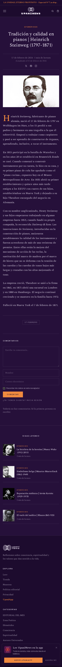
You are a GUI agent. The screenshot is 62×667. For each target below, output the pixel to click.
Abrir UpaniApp (23, 660)
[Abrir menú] (4, 11)
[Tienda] (58, 11)
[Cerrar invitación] (56, 648)
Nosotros (7, 584)
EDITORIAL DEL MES (14, 615)
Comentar (13, 394)
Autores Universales (13, 640)
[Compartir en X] (26, 66)
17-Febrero (31, 322)
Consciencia (9, 630)
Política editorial (11, 589)
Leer (5, 574)
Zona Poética (9, 620)
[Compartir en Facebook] (31, 66)
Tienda (6, 579)
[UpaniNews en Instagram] (36, 66)
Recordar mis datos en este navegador (23, 388)
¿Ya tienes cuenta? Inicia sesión (22, 400)
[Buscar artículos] (52, 11)
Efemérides (31, 27)
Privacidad (8, 594)
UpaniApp (8, 599)
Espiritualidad (10, 635)
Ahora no (51, 660)
